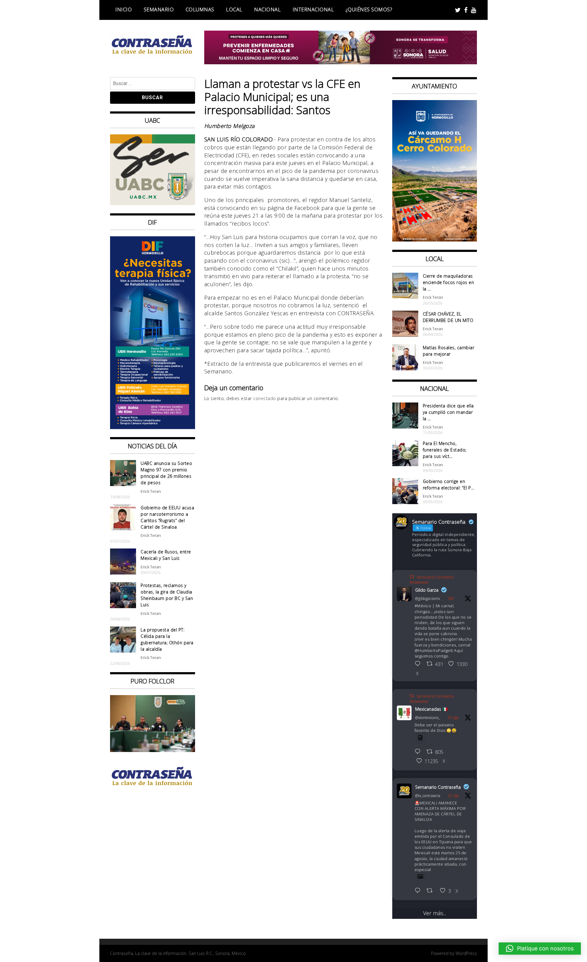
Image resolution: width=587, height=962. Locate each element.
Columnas (200, 9)
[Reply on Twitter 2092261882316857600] (419, 891)
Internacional (313, 9)
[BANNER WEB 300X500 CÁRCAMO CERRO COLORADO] (434, 239)
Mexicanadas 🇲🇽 (431, 709)
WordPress (466, 953)
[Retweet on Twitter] (412, 577)
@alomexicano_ (427, 717)
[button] (540, 948)
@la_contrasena (427, 795)
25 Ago (453, 717)
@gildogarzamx (427, 598)
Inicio (123, 9)
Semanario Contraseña (438, 787)
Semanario (159, 9)
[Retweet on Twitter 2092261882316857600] (431, 891)
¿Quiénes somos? (369, 9)
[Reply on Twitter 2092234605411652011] (419, 752)
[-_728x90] (340, 62)
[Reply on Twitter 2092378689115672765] (419, 664)
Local (234, 9)
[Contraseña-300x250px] (152, 203)
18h (451, 598)
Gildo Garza (426, 590)
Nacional (267, 9)
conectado (264, 398)
